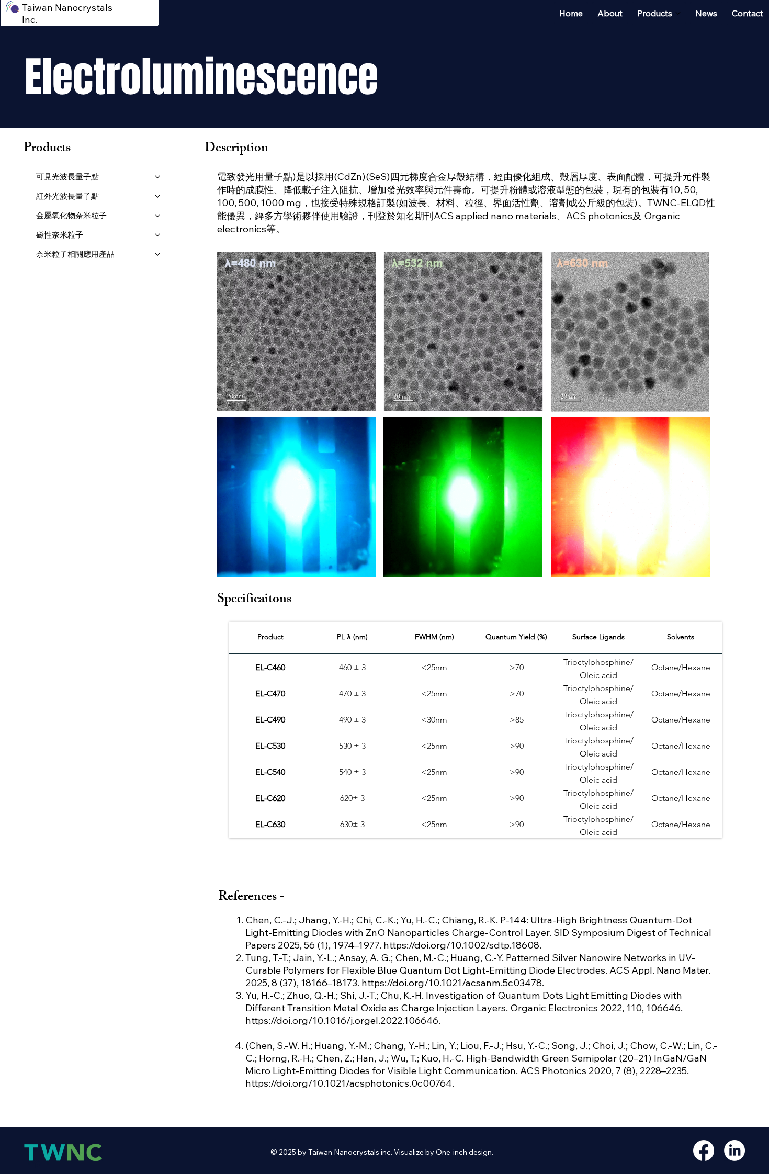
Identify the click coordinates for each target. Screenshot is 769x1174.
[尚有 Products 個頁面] (678, 13)
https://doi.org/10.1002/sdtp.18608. (463, 945)
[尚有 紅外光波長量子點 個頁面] (157, 196)
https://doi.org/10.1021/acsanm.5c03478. (453, 982)
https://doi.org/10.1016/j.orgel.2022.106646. (344, 1020)
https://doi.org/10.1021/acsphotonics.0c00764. (349, 1083)
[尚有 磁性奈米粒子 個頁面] (157, 235)
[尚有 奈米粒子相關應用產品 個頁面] (157, 254)
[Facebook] (703, 1150)
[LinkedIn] (734, 1150)
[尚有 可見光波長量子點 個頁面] (157, 176)
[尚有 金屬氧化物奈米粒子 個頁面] (157, 215)
